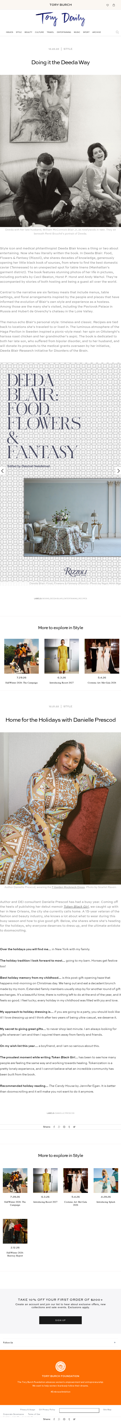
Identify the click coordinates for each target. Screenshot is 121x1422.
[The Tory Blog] (60, 19)
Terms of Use (34, 1414)
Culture (39, 32)
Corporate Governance (13, 1414)
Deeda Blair (56, 599)
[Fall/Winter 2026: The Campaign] (21, 656)
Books (45, 599)
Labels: (38, 599)
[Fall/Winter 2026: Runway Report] (15, 1231)
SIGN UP (60, 1320)
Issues (9, 32)
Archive (96, 32)
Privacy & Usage (27, 1410)
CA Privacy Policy (47, 1410)
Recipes (82, 599)
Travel (50, 32)
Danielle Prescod (64, 1113)
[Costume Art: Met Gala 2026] (102, 656)
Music (77, 32)
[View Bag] (113, 5)
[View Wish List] (107, 5)
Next (117, 471)
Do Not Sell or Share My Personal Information (79, 1410)
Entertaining (64, 32)
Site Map (107, 1410)
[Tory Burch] (61, 4)
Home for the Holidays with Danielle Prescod (60, 720)
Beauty (28, 32)
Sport (86, 32)
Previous (4, 471)
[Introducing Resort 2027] (61, 656)
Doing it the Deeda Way (60, 62)
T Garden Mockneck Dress (68, 887)
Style (19, 32)
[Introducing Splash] (106, 1180)
